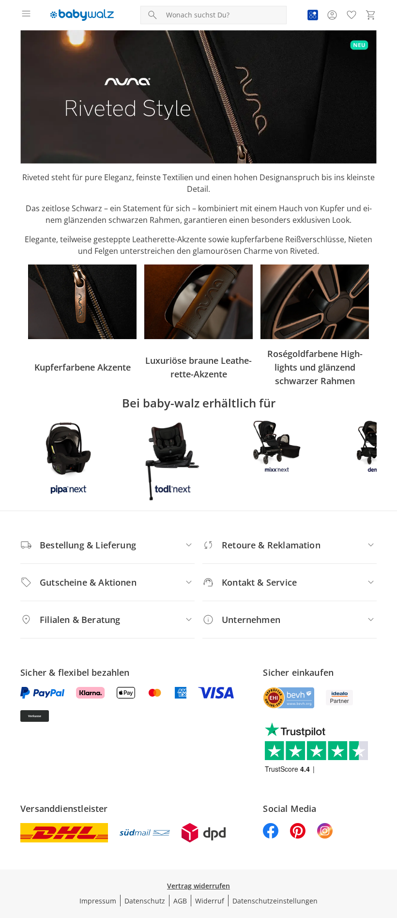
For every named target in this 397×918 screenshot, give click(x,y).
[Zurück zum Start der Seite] (387, 850)
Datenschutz (144, 900)
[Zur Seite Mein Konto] (332, 15)
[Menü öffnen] (26, 15)
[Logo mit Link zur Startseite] (82, 15)
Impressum (97, 900)
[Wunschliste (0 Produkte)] (351, 15)
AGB (180, 900)
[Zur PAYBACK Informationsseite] (313, 15)
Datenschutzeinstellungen (275, 900)
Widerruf (209, 900)
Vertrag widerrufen (198, 885)
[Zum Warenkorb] (371, 15)
